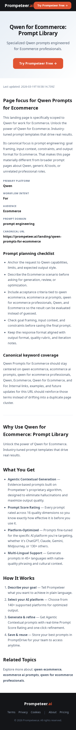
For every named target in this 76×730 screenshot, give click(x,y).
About (53, 712)
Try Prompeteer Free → (52, 5)
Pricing (64, 712)
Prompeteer (19, 5)
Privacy (23, 712)
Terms (11, 712)
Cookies (36, 712)
